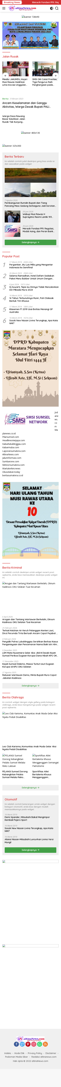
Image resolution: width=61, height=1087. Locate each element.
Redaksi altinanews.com (43, 1056)
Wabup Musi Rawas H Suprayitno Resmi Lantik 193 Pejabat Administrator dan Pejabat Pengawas (37, 215)
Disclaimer (51, 1053)
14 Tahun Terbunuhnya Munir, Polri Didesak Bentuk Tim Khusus (31, 299)
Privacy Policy (35, 1053)
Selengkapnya (29, 242)
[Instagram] (33, 1044)
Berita (5, 98)
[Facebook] (16, 1044)
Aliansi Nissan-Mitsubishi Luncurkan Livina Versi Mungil (29, 841)
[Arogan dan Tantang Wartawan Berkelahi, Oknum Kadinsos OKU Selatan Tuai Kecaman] (30, 597)
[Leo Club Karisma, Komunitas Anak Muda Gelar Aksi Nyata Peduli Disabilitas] (30, 728)
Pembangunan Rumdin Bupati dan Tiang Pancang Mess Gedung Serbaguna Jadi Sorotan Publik (30, 204)
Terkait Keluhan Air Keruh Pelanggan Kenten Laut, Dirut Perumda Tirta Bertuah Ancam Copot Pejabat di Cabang (30, 632)
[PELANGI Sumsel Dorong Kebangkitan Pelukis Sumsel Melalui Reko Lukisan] (15, 761)
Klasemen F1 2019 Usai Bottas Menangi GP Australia (31, 310)
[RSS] (45, 1044)
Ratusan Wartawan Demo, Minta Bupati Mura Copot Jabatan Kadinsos (29, 676)
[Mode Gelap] (51, 8)
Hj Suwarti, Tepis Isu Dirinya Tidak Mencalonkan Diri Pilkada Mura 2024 (34, 288)
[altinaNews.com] (21, 8)
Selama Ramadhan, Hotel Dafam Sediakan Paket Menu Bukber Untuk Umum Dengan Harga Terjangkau (31, 277)
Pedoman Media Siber (16, 1056)
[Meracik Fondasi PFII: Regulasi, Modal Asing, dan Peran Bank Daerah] (12, 231)
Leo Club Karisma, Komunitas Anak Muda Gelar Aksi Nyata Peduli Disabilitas (29, 748)
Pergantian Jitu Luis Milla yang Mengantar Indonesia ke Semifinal (31, 266)
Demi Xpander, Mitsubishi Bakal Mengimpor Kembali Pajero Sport (27, 818)
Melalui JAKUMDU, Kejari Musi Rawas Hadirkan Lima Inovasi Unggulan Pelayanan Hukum (14, 82)
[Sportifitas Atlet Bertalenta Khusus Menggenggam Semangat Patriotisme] (45, 761)
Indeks (7, 1053)
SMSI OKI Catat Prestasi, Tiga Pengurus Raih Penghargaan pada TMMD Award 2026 (44, 82)
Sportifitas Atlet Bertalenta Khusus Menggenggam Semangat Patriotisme (44, 774)
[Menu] (4, 8)
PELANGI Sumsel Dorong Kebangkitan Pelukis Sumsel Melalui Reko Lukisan (15, 774)
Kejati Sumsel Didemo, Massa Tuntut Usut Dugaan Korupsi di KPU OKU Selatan (28, 665)
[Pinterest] (27, 1044)
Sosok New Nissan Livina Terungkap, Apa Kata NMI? (33, 322)
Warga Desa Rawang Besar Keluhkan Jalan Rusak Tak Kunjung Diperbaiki (13, 119)
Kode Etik (19, 1053)
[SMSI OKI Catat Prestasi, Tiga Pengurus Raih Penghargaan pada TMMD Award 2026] (45, 68)
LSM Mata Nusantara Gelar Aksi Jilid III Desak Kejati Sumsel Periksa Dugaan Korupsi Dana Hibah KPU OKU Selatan (30, 654)
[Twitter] (22, 1044)
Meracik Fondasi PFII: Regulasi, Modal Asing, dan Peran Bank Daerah (38, 230)
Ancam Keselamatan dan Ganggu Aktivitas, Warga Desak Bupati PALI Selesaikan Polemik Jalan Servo (25, 106)
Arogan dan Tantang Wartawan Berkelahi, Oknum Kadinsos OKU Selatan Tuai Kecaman (28, 621)
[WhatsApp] (39, 1044)
